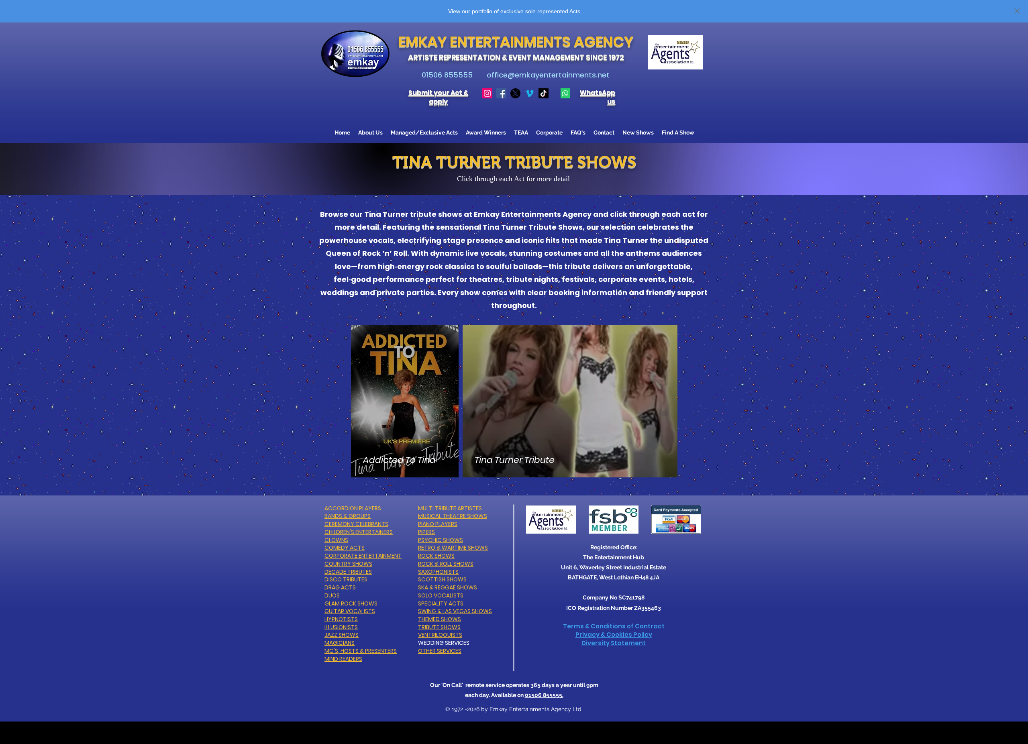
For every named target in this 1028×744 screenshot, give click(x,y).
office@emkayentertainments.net (548, 75)
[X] (515, 93)
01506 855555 (447, 75)
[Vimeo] (529, 93)
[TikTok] (543, 93)
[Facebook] (501, 93)
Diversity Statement (613, 643)
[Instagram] (487, 93)
